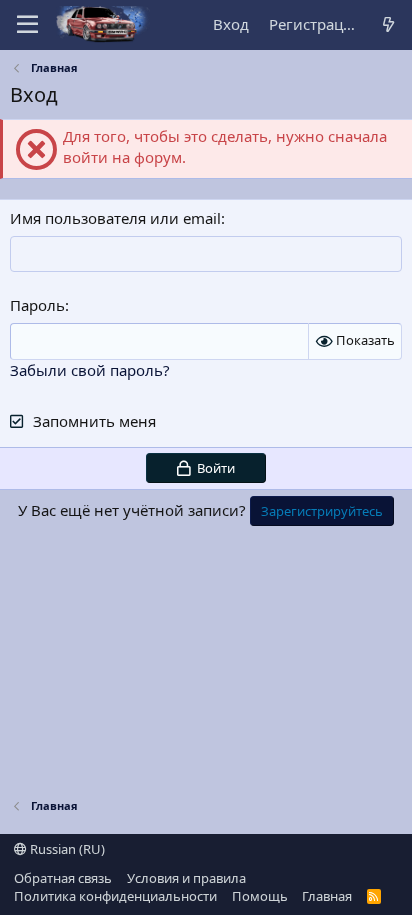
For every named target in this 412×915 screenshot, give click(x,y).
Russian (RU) (66, 849)
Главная (327, 896)
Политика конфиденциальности (115, 896)
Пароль (37, 305)
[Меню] (27, 25)
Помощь (260, 896)
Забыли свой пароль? (90, 370)
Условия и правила (186, 878)
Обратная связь (63, 878)
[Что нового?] (388, 24)
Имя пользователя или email (115, 218)
